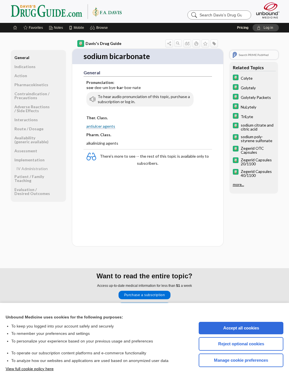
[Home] (15, 27)
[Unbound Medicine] (267, 10)
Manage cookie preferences (241, 360)
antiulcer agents (100, 126)
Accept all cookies (241, 328)
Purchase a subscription (144, 295)
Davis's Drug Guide (103, 43)
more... (238, 184)
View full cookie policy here (30, 369)
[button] (100, 27)
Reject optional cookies (241, 343)
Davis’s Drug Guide (80, 11)
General (21, 57)
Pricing (242, 28)
